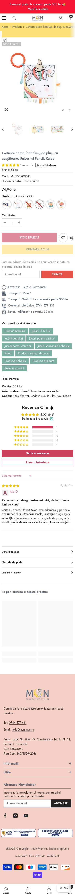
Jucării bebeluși (14, 338)
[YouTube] (26, 815)
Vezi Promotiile (38, 9)
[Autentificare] (61, 18)
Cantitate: (8, 215)
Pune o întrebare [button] (38, 462)
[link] (19, 653)
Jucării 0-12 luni (41, 331)
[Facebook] (5, 815)
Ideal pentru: (10, 379)
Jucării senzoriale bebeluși (53, 346)
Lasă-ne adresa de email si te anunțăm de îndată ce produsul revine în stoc (36, 264)
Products (17, 27)
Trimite (57, 274)
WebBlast (53, 856)
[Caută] (14, 18)
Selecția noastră (14, 368)
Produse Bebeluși (15, 361)
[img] (10, 486)
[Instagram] (15, 815)
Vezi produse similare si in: (19, 323)
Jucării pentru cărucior (18, 346)
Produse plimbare (43, 361)
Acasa (5, 27)
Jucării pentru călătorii (42, 338)
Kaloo (8, 353)
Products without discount (33, 353)
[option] (37, 78)
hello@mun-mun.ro (23, 729)
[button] (63, 110)
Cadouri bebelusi (15, 331)
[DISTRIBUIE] (70, 238)
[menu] (4, 18)
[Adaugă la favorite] (63, 237)
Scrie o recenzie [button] (37, 453)
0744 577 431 (17, 723)
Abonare (61, 803)
